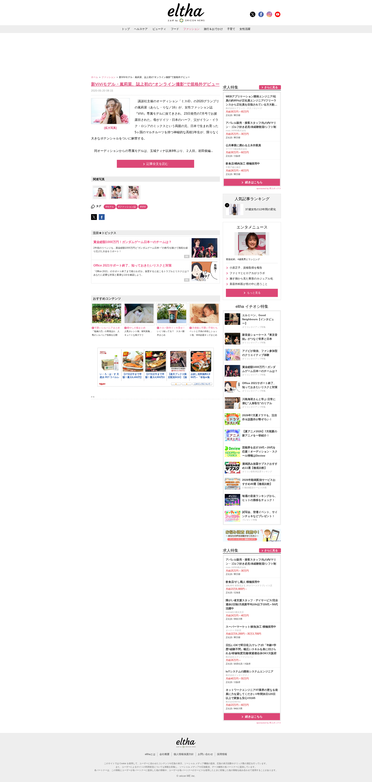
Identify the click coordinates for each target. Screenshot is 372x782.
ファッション (191, 28)
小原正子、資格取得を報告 (246, 267)
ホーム (95, 77)
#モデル (110, 206)
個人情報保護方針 (184, 754)
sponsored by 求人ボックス (269, 188)
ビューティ (159, 28)
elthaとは (150, 754)
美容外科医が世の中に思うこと (249, 283)
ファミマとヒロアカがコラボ (247, 273)
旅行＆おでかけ (213, 28)
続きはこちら (254, 182)
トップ (126, 28)
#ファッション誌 (127, 206)
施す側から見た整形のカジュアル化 (251, 278)
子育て (231, 28)
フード (175, 28)
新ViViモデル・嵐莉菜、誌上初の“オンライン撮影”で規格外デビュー (155, 84)
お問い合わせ (205, 754)
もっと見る (254, 292)
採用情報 (222, 754)
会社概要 (164, 754)
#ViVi (143, 206)
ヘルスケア (141, 28)
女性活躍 (244, 28)
